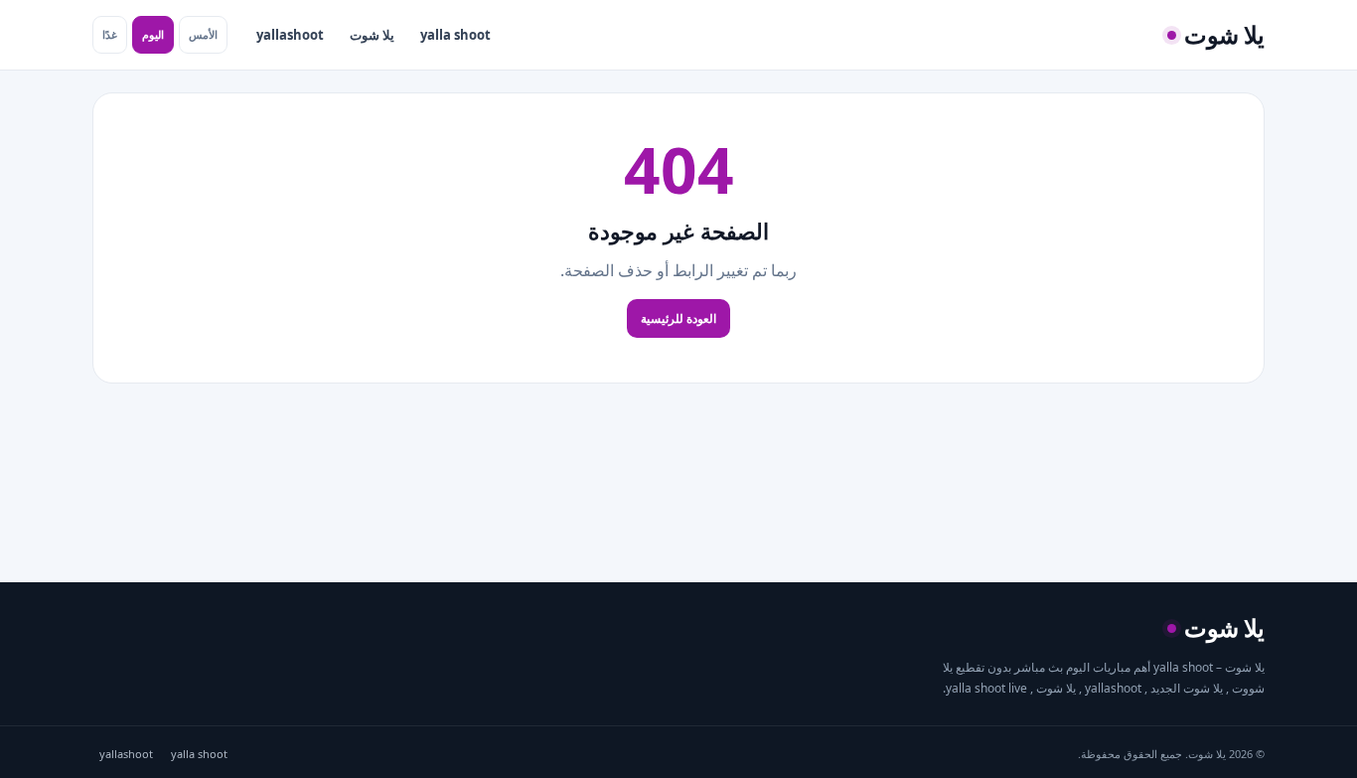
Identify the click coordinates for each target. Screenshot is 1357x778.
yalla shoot (455, 35)
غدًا (109, 34)
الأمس (203, 34)
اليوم (153, 34)
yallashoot (290, 35)
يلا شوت (372, 35)
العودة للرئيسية (678, 318)
